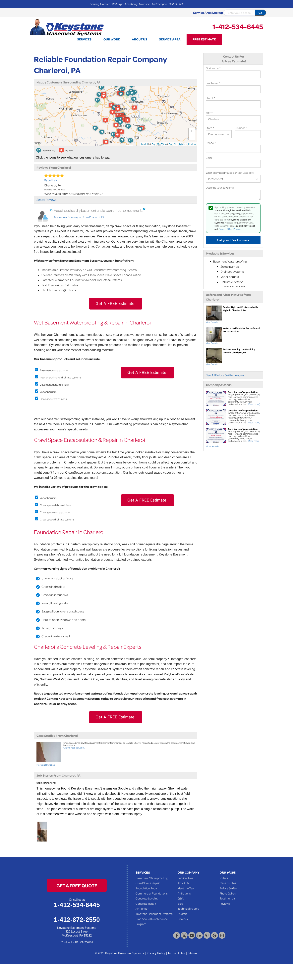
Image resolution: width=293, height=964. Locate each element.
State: (210, 127)
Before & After (229, 888)
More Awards (212, 446)
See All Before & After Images (225, 375)
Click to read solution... (74, 747)
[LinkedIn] (199, 935)
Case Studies (228, 883)
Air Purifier (142, 908)
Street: (210, 98)
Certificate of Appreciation (243, 392)
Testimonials (228, 898)
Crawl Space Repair (148, 883)
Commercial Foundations (152, 893)
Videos (224, 878)
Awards (182, 913)
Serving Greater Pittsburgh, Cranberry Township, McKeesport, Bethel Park (136, 4)
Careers (183, 919)
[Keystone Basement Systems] (67, 27)
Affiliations (184, 893)
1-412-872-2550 (77, 919)
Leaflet (144, 144)
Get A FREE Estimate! (115, 303)
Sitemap (193, 953)
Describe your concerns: (220, 187)
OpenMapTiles (159, 144)
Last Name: (213, 83)
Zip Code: (241, 127)
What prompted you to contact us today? (230, 172)
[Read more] (254, 404)
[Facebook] (176, 935)
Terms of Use (225, 228)
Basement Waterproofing (151, 878)
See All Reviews (46, 200)
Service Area (186, 878)
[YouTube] (191, 935)
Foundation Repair (147, 888)
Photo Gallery (228, 893)
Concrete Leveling (147, 898)
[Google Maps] (214, 935)
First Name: (213, 68)
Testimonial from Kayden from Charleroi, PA (79, 217)
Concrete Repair (146, 903)
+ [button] (192, 130)
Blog (180, 903)
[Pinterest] (207, 935)
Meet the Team (187, 888)
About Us (183, 883)
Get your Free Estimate (233, 240)
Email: (210, 157)
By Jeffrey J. (51, 180)
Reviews (225, 903)
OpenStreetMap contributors (182, 144)
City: (209, 113)
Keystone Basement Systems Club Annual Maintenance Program (154, 919)
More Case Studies (45, 764)
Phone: (211, 142)
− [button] (192, 136)
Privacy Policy (155, 953)
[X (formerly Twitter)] (184, 935)
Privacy (237, 228)
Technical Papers (188, 908)
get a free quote (76, 885)
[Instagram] (222, 935)
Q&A (181, 898)
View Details (211, 321)
